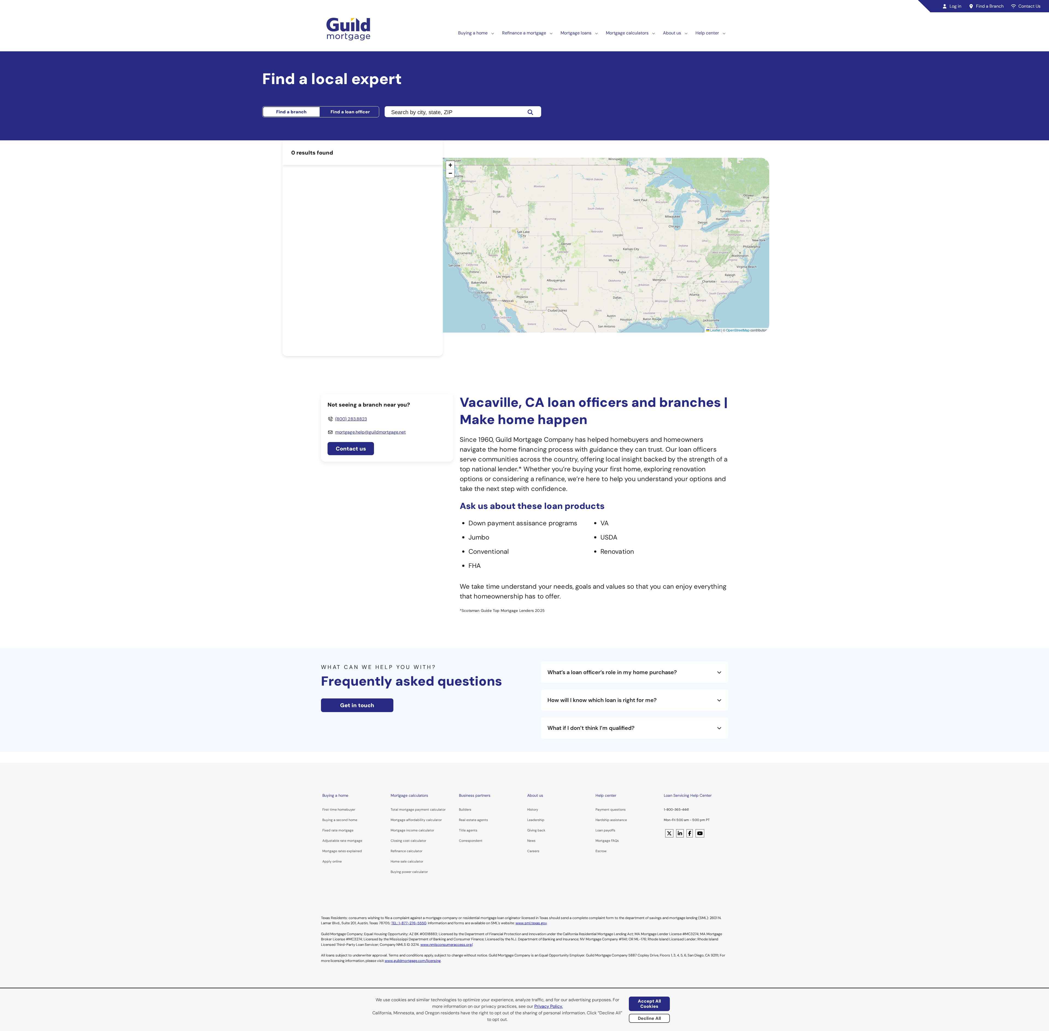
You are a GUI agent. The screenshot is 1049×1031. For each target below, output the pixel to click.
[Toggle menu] (492, 33)
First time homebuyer (338, 809)
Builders (465, 809)
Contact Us (1029, 6)
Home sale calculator (407, 861)
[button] (450, 165)
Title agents (468, 830)
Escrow (601, 851)
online (337, 861)
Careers (533, 851)
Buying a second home (339, 820)
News (531, 841)
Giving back (536, 830)
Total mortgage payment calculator (418, 809)
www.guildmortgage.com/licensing (413, 960)
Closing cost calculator (408, 841)
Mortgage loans (576, 33)
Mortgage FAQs (607, 841)
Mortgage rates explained (342, 851)
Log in (955, 6)
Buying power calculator (409, 872)
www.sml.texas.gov (531, 923)
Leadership (535, 820)
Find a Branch (990, 6)
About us (672, 33)
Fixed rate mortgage (337, 830)
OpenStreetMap (738, 330)
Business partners (474, 795)
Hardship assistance (611, 820)
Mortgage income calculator (412, 830)
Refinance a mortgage (524, 33)
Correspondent (470, 841)
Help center (707, 33)
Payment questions (611, 809)
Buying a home (473, 33)
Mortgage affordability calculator (416, 820)
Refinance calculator (406, 851)
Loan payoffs (605, 830)
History (532, 809)
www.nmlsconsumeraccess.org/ (446, 944)
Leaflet (714, 330)
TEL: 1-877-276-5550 (408, 923)
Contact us (351, 448)
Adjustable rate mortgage (342, 841)
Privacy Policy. (548, 1006)
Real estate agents (473, 820)
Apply (327, 861)
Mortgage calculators (627, 33)
